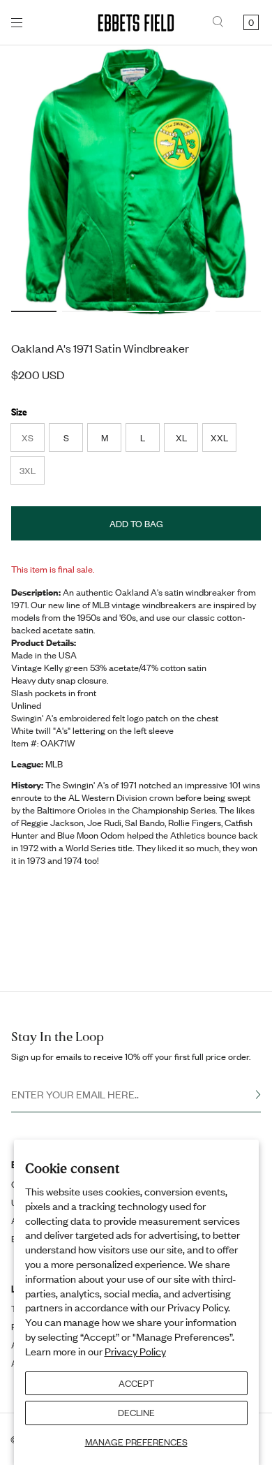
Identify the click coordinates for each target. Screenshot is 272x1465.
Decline (136, 1412)
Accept (136, 1383)
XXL (219, 438)
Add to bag (136, 523)
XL (181, 438)
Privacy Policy (135, 1351)
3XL (32, 474)
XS (33, 441)
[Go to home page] (136, 22)
